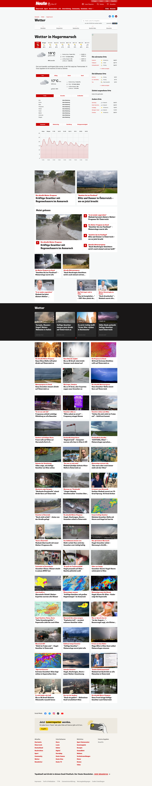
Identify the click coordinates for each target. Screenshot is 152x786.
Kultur (58, 748)
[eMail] (116, 16)
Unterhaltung (66, 9)
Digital (58, 751)
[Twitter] (113, 16)
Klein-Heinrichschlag (97, 105)
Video (107, 9)
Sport (46, 9)
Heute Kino (59, 759)
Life (59, 9)
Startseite (37, 17)
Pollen (44, 95)
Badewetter (76, 28)
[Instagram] (54, 713)
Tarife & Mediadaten (49, 781)
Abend (69, 75)
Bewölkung (69, 124)
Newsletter (38, 762)
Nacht (82, 75)
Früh (43, 75)
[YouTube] (62, 713)
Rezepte (79, 748)
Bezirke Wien (92, 28)
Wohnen (79, 753)
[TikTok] (58, 713)
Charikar (94, 112)
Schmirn (94, 77)
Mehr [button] (90, 9)
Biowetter (109, 28)
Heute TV (59, 762)
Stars (57, 742)
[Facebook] (110, 16)
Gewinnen (84, 9)
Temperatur (42, 124)
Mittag (55, 75)
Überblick (42, 28)
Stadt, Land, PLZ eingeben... (92, 20)
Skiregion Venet (95, 110)
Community (76, 9)
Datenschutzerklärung (68, 781)
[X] (50, 713)
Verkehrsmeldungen (83, 756)
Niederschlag (56, 124)
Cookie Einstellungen (98, 781)
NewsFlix (100, 742)
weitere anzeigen (105, 68)
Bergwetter (59, 28)
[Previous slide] (34, 316)
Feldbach (94, 62)
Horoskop (59, 753)
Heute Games (60, 756)
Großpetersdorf (95, 65)
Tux (93, 82)
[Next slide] (117, 316)
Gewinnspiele (81, 745)
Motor (79, 759)
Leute (58, 745)
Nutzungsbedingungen (83, 781)
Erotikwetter (80, 95)
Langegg (94, 107)
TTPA (58, 781)
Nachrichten (39, 751)
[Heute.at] (41, 3)
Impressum (38, 781)
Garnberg (94, 102)
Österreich (39, 9)
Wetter (40, 20)
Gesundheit (80, 751)
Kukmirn (94, 60)
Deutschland (39, 748)
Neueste (113, 9)
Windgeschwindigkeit (82, 124)
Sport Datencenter (83, 742)
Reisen (79, 762)
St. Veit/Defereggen (96, 79)
